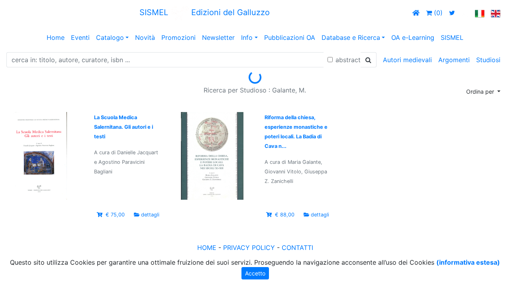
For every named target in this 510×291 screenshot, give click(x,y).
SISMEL (452, 37)
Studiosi (488, 60)
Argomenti (454, 60)
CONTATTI (297, 248)
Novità (145, 37)
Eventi (80, 37)
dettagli (150, 215)
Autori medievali (407, 60)
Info (247, 37)
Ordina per (481, 91)
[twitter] (452, 13)
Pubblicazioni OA (289, 37)
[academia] (465, 13)
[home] (416, 13)
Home (56, 37)
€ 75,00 (115, 215)
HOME (206, 248)
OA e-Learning (412, 37)
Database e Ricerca (351, 37)
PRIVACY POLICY (249, 248)
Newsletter (218, 37)
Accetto (255, 273)
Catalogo (110, 37)
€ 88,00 (285, 215)
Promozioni (178, 37)
